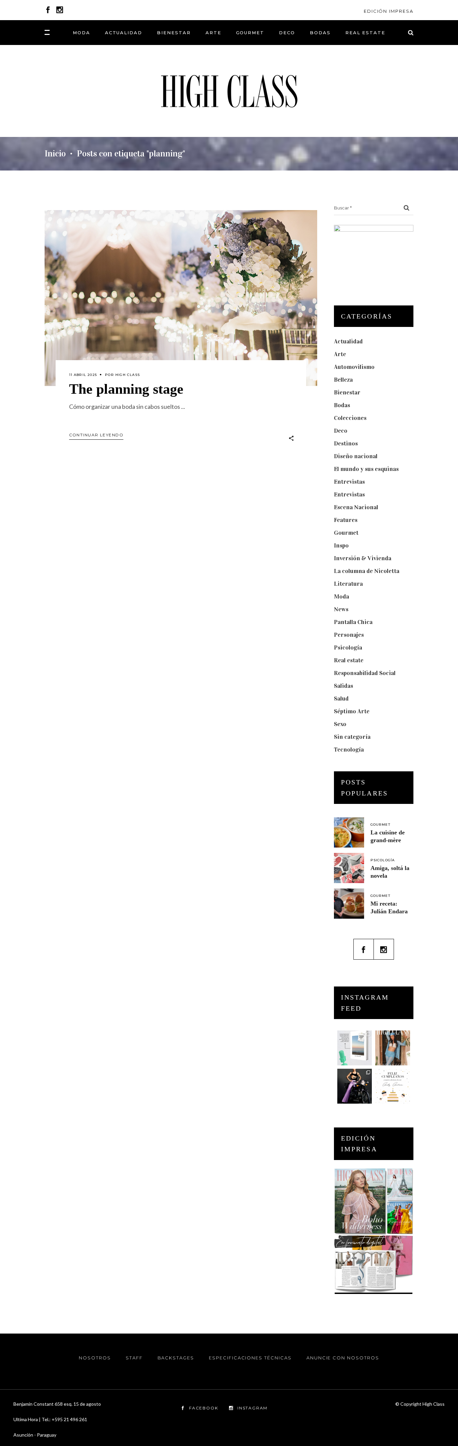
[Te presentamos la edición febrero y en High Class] (392, 1047)
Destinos (346, 443)
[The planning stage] (181, 298)
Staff (134, 1357)
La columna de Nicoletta (366, 571)
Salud (341, 698)
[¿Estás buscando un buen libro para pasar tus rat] (354, 1047)
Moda (341, 596)
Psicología (348, 647)
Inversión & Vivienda (362, 558)
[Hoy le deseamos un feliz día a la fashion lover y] (392, 1086)
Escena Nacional (356, 507)
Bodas (342, 405)
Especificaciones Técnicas (250, 1357)
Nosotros (95, 1357)
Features (345, 520)
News (341, 609)
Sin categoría (352, 736)
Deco (340, 430)
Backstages (176, 1357)
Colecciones (350, 418)
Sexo (340, 724)
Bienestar (347, 392)
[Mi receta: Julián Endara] (349, 903)
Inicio (55, 154)
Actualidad (348, 341)
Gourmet (346, 532)
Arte (340, 354)
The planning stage (126, 389)
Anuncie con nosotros (342, 1357)
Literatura (348, 583)
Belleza (343, 379)
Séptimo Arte (351, 711)
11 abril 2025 (83, 375)
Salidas (343, 685)
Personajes (349, 634)
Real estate (348, 660)
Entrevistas (349, 481)
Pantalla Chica (353, 622)
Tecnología (349, 749)
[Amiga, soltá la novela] (349, 868)
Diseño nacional (356, 456)
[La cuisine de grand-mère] (349, 832)
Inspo (341, 545)
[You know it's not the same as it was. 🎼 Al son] (354, 1086)
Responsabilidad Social (365, 673)
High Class (127, 375)
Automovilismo (354, 367)
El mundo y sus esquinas (366, 469)
